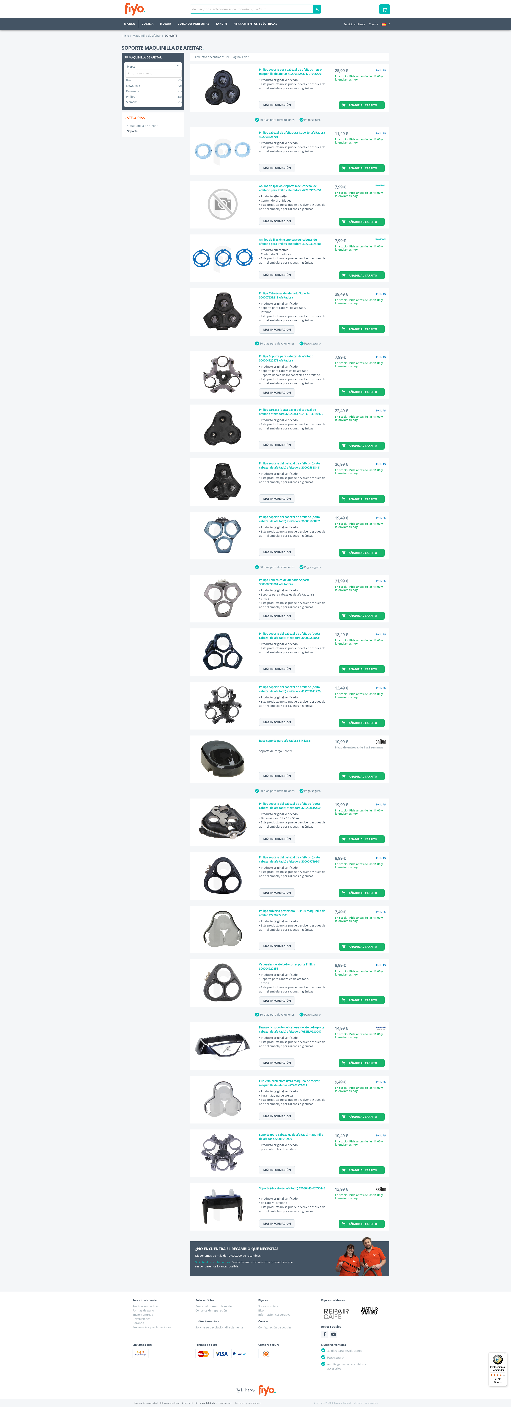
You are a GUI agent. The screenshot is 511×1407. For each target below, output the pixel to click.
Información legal (169, 1403)
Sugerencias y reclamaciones (152, 1327)
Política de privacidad (145, 1403)
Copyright (187, 1403)
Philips (153, 96)
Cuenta (373, 24)
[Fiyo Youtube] (333, 1334)
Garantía (138, 1323)
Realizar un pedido (145, 1306)
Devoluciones (141, 1319)
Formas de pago (143, 1310)
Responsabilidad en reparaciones (213, 1403)
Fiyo (151, 9)
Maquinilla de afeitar (144, 126)
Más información (277, 105)
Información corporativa (274, 1314)
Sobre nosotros (268, 1306)
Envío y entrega (143, 1314)
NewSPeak (153, 86)
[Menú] (504, 1354)
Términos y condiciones (248, 1403)
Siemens (153, 102)
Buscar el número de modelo (214, 1306)
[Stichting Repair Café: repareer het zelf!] (336, 1314)
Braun (153, 80)
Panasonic (153, 91)
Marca (129, 24)
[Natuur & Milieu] (369, 1311)
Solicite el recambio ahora (212, 1262)
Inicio (125, 35)
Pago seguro (312, 120)
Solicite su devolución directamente (219, 1327)
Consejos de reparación (211, 1310)
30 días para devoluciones (277, 120)
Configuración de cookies (275, 1327)
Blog (261, 1310)
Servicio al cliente (354, 24)
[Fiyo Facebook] (324, 1334)
